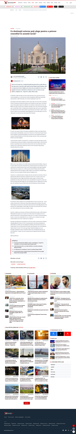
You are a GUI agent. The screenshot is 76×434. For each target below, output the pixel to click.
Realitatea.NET (20, 76)
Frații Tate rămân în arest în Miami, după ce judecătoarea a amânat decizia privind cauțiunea (60, 293)
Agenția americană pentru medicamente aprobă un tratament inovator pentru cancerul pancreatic (37, 300)
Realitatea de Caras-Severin (61, 423)
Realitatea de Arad (24, 425)
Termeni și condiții (11, 417)
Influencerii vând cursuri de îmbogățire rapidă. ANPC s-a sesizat (16, 313)
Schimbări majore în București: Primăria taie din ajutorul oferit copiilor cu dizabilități (37, 305)
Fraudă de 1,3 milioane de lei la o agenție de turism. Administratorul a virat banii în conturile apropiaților (26, 381)
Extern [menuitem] (52, 2)
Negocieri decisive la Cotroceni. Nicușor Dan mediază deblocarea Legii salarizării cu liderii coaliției (58, 111)
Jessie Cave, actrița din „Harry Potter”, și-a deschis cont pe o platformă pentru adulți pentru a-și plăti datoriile (17, 300)
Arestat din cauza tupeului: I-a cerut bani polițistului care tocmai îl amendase (41, 398)
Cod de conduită (27, 417)
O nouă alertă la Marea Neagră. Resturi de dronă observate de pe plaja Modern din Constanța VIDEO (29, 252)
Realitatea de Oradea (52, 423)
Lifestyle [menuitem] (55, 2)
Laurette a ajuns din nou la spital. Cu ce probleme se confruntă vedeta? (17, 307)
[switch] (70, 2)
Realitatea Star (13, 423)
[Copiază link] (39, 77)
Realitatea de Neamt (28, 423)
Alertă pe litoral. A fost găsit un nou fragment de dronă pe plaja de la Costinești (41, 362)
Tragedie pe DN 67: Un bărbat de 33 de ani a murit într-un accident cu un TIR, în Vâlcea (41, 380)
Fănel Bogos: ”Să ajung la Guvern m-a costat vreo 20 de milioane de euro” (62, 300)
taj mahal (13, 264)
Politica (52, 109)
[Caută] (67, 2)
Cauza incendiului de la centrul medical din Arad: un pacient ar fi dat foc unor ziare (57, 93)
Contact (5, 417)
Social (50, 95)
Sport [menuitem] (59, 2)
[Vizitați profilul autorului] (12, 77)
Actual (12, 28)
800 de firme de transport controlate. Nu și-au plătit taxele (58, 99)
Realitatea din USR (36, 423)
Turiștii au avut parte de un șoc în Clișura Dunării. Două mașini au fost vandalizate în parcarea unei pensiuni (11, 380)
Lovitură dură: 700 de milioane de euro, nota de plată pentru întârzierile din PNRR (58, 106)
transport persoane (21, 264)
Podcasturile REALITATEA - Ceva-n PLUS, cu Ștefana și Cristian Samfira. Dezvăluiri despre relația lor (57, 118)
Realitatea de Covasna (43, 423)
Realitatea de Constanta (16, 425)
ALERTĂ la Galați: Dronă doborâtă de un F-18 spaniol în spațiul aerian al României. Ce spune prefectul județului (26, 363)
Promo (52, 115)
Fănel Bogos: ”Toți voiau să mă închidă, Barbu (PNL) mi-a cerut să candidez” (62, 305)
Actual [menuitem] (33, 2)
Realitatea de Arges (31, 425)
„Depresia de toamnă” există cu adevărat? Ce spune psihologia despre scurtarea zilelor (38, 293)
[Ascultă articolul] (73, 425)
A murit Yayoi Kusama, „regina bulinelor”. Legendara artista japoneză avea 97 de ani (15, 292)
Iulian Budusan (30, 340)
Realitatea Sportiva (7, 423)
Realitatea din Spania (54, 425)
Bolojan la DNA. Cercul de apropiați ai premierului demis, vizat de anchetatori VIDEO (62, 317)
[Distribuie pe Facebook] (41, 77)
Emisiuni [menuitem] (25, 2)
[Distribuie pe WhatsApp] (44, 77)
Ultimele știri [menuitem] (20, 2)
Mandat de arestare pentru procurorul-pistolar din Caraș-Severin (61, 311)
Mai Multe (27, 403)
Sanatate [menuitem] (48, 2)
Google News (32, 267)
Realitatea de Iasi (38, 425)
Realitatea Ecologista (20, 423)
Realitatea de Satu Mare (46, 425)
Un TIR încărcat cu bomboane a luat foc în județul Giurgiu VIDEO (28, 249)
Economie (53, 97)
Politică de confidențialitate (19, 417)
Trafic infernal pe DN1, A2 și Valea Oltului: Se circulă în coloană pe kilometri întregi (28, 246)
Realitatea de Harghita (7, 425)
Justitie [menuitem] (36, 2)
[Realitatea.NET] (10, 2)
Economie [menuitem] (40, 2)
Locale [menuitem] (44, 2)
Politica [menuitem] (29, 2)
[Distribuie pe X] (46, 77)
